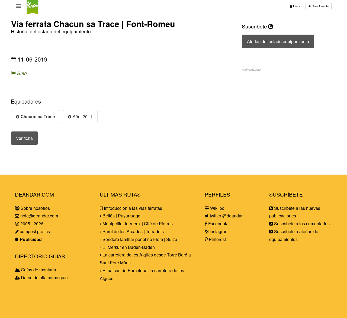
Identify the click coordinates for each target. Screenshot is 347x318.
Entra (296, 6)
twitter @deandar (226, 216)
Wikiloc (216, 208)
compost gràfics (34, 231)
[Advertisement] (287, 112)
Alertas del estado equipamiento (278, 41)
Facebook (217, 223)
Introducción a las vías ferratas (132, 208)
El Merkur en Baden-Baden (128, 247)
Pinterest (217, 239)
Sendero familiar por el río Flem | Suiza (139, 239)
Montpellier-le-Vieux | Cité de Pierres (137, 223)
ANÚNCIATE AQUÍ (251, 69)
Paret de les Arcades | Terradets (132, 231)
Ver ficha (24, 138)
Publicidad (30, 239)
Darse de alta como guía (44, 277)
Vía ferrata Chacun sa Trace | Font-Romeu (93, 24)
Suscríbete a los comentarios (301, 223)
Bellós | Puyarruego (120, 216)
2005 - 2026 (31, 223)
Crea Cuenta (320, 6)
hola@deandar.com (39, 216)
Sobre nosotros (35, 208)
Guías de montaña (38, 269)
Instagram (218, 231)
